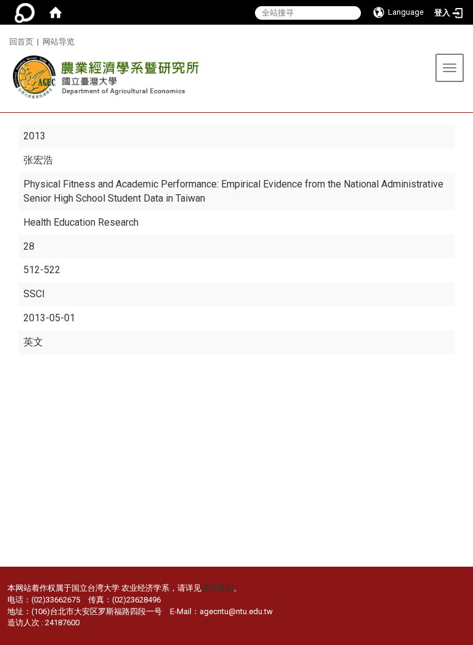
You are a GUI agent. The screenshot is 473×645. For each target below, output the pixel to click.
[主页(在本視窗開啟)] (103, 80)
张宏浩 (38, 160)
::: (4, 39)
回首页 (21, 41)
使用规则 (217, 588)
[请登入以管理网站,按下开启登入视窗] (24, 12)
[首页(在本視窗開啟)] (55, 12)
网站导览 (58, 41)
